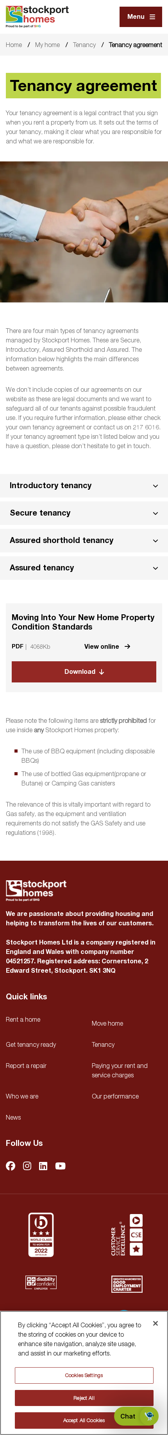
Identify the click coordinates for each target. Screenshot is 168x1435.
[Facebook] (10, 1166)
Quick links (26, 997)
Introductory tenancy (50, 485)
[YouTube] (60, 1166)
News (13, 1117)
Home (14, 44)
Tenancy (84, 44)
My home (47, 44)
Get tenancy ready (31, 1044)
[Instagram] (27, 1166)
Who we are (22, 1096)
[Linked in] (43, 1166)
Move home (107, 1023)
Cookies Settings (84, 1375)
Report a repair (26, 1065)
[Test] (127, 1235)
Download (79, 672)
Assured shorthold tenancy (61, 540)
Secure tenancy (40, 513)
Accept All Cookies (84, 1420)
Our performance (115, 1096)
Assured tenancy (42, 567)
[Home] (37, 17)
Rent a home (23, 1019)
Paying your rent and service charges (120, 1070)
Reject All (83, 1398)
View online (102, 646)
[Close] (155, 1323)
